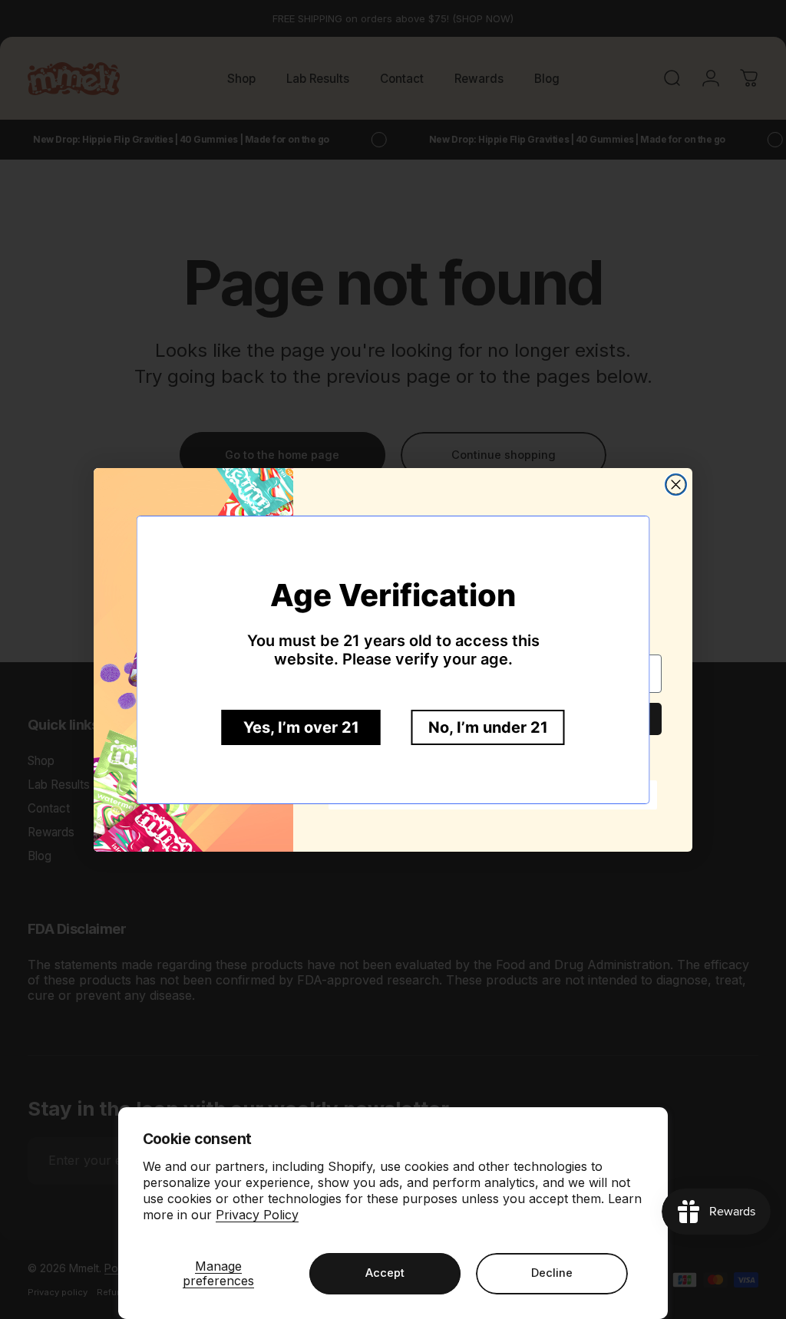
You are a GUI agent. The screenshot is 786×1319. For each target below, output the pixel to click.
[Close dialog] (675, 484)
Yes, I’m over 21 (301, 727)
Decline (552, 1273)
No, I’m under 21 (488, 727)
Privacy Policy (257, 1214)
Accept (385, 1273)
